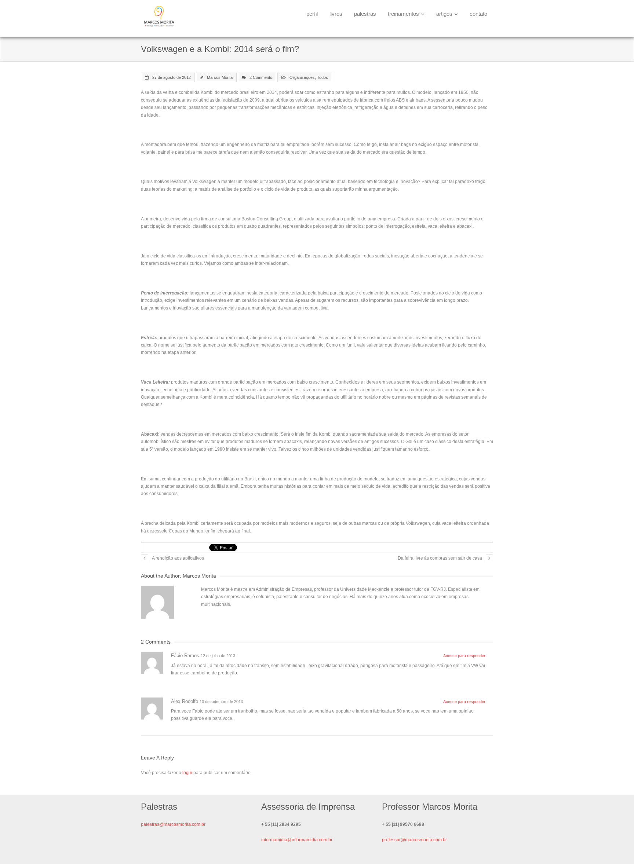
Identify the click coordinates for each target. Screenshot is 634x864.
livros (335, 14)
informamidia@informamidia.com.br (296, 839)
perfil (312, 14)
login (187, 772)
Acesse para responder (464, 656)
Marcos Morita (220, 77)
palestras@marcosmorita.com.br (173, 824)
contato (478, 14)
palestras (365, 14)
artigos (444, 14)
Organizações (302, 77)
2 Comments (260, 77)
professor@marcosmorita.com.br (414, 839)
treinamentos (403, 14)
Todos (322, 77)
